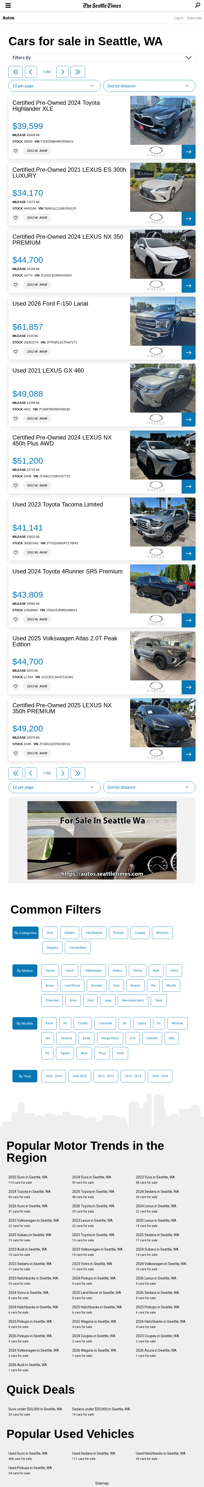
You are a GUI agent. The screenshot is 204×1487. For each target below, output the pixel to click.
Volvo (174, 970)
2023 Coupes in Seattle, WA (157, 1338)
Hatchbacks (94, 933)
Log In (178, 17)
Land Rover (72, 985)
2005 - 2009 (160, 1076)
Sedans (69, 933)
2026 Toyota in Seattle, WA (93, 1208)
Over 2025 (80, 1076)
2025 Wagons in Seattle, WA (94, 1324)
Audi (156, 970)
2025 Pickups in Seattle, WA (30, 1324)
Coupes (140, 933)
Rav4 (49, 1023)
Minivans (162, 933)
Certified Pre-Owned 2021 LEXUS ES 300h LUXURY (69, 173)
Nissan (135, 985)
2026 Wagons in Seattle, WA (94, 1353)
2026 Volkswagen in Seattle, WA (33, 1353)
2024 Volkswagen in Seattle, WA (161, 1266)
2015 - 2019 (106, 1076)
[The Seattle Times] (102, 6)
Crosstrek (105, 1023)
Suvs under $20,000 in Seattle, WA (35, 1411)
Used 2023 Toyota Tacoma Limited (57, 504)
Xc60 (120, 1053)
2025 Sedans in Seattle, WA (157, 1237)
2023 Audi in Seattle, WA (27, 1252)
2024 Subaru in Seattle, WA (157, 1252)
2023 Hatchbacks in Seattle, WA (33, 1280)
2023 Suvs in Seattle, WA (155, 1179)
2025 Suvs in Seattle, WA (28, 1179)
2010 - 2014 (133, 1076)
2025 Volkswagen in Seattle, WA (33, 1223)
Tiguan (65, 1053)
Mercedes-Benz (133, 1000)
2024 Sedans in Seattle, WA (157, 1194)
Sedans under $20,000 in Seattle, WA (101, 1411)
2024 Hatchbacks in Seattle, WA (33, 1309)
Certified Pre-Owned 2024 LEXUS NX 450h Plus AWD (62, 440)
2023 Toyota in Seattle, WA (93, 1237)
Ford (91, 1000)
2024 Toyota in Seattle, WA (29, 1194)
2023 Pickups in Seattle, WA (157, 1309)
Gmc (116, 985)
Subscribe (194, 17)
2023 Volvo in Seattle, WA (92, 1266)
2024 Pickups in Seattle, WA (94, 1280)
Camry (141, 1023)
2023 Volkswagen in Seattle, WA (97, 1252)
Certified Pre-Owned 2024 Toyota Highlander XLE (56, 106)
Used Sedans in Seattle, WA (93, 1456)
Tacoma (66, 1038)
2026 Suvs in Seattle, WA (28, 1208)
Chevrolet (52, 1000)
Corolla (83, 1023)
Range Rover (110, 1038)
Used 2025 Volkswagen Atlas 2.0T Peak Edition (64, 641)
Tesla (158, 1000)
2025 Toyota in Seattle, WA (93, 1194)
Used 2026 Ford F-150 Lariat (50, 304)
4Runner (177, 1023)
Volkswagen (93, 970)
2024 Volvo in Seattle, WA (28, 1295)
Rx (65, 1023)
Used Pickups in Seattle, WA (30, 1470)
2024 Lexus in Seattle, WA (156, 1208)
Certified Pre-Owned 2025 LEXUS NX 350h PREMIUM (62, 708)
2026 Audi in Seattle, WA (27, 1367)
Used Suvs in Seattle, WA (28, 1456)
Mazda (171, 985)
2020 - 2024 (54, 1076)
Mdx (172, 1038)
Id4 (48, 1038)
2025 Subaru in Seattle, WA (29, 1237)
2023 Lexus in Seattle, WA (92, 1223)
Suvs (50, 933)
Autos (8, 18)
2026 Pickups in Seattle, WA (30, 1338)
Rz (47, 1053)
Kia (153, 985)
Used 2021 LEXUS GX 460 (48, 371)
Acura (50, 985)
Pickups (118, 933)
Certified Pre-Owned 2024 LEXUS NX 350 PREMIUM (67, 240)
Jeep (107, 1000)
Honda (137, 970)
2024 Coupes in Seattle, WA (93, 1338)
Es (159, 1023)
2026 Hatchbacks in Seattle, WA (161, 1324)
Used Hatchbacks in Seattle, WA (161, 1456)
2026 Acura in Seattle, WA (156, 1353)
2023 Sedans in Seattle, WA (30, 1266)
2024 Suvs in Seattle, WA (91, 1179)
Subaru (117, 970)
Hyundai (96, 985)
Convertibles (77, 947)
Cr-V (133, 1038)
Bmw (73, 1000)
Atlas (84, 1053)
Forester (152, 1038)
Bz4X (86, 1038)
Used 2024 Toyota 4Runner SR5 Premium (67, 571)
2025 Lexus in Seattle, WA (156, 1223)
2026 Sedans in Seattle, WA (157, 1295)
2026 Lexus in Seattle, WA (156, 1280)
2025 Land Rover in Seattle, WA (96, 1295)
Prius (102, 1053)
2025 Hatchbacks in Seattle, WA (97, 1309)
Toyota (50, 970)
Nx (124, 1023)
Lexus (70, 970)
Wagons (52, 947)
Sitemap (102, 1483)
